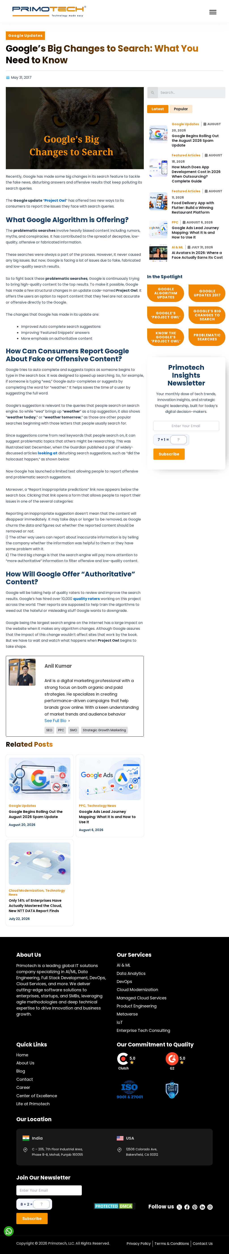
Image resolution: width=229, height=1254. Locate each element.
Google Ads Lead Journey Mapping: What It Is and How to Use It (107, 817)
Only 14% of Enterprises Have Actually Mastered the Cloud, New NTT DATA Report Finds (35, 905)
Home (22, 1055)
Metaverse (127, 1014)
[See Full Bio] (69, 720)
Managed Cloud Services (142, 998)
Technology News (101, 805)
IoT (120, 1022)
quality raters (86, 598)
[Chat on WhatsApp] (9, 1231)
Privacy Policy (139, 1243)
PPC (82, 805)
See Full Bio (55, 720)
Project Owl (55, 200)
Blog (20, 1071)
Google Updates (22, 805)
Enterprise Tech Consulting (143, 1030)
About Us (25, 1063)
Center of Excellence (36, 1096)
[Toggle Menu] (212, 12)
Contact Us (203, 1243)
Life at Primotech (33, 1104)
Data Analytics (131, 973)
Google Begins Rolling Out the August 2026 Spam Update (36, 814)
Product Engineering (137, 1006)
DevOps (124, 981)
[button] (186, 124)
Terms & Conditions (172, 1243)
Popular (181, 109)
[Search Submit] (153, 92)
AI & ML (123, 965)
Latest (158, 109)
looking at (47, 453)
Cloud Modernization (26, 890)
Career (23, 1087)
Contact (24, 1079)
